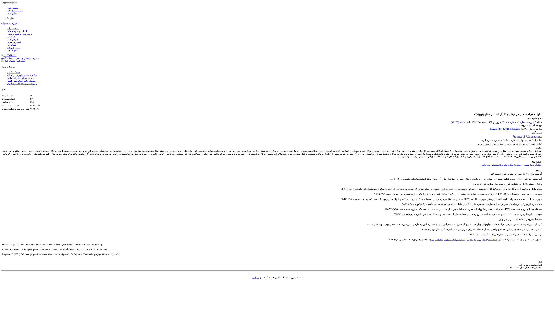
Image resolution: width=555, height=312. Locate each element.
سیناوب (255, 277)
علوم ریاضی (13, 39)
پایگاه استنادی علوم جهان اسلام (22, 75)
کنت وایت (486, 165)
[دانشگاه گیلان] (8, 55)
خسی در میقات (522, 165)
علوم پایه (11, 36)
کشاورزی (11, 45)
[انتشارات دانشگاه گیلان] (13, 61)
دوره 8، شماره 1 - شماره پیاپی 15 (518, 122)
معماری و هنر (13, 47)
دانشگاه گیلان (13, 72)
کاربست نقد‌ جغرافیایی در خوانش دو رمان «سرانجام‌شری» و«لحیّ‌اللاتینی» (465, 239)
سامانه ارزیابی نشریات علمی (21, 78)
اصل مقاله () (460, 122)
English (10, 18)
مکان (510, 165)
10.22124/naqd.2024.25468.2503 (505, 129)
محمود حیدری (535, 136)
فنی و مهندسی (14, 42)
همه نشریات (13, 28)
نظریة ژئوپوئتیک (499, 165)
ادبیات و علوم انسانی (17, 31)
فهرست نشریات (15, 10)
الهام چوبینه (519, 136)
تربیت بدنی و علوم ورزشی (19, 34)
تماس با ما (12, 13)
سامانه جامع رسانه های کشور (21, 81)
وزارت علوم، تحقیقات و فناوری (22, 83)
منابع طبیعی (12, 50)
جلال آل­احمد (536, 165)
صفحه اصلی (13, 8)
